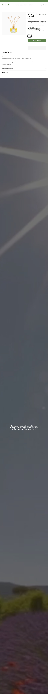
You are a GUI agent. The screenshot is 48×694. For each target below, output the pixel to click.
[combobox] (39, 1)
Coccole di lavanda (31, 12)
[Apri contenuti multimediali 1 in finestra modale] (14, 23)
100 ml (29, 36)
